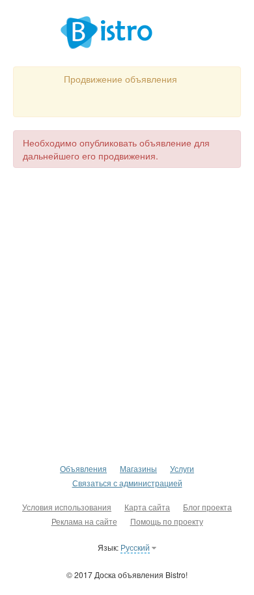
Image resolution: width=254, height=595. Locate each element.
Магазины (138, 468)
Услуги (182, 468)
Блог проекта (207, 506)
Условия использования (66, 506)
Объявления (83, 468)
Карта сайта (147, 506)
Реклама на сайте (84, 521)
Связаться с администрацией (127, 482)
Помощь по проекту (166, 521)
